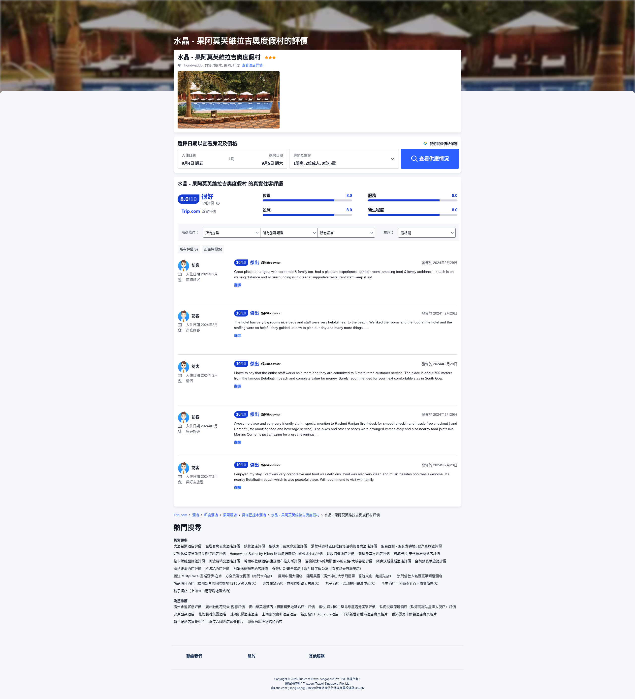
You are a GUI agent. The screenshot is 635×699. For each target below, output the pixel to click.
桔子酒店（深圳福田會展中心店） (351, 583)
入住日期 (189, 155)
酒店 (195, 515)
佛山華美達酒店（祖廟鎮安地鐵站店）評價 (282, 607)
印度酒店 (211, 515)
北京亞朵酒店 (184, 614)
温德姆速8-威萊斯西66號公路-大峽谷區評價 (338, 561)
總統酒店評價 (254, 546)
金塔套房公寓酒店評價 (222, 546)
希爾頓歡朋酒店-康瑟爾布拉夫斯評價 (272, 561)
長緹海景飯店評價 (340, 554)
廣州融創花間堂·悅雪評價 (225, 607)
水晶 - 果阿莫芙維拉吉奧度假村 (295, 515)
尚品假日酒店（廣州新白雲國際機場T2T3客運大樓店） (216, 583)
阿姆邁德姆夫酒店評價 (250, 569)
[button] (530, 8)
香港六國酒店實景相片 (226, 622)
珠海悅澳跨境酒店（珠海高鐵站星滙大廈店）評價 (418, 607)
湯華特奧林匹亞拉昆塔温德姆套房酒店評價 (344, 546)
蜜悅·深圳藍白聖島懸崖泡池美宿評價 (347, 607)
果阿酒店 (230, 515)
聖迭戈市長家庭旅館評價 (288, 546)
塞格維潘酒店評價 (187, 569)
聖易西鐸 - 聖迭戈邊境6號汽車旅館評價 (411, 546)
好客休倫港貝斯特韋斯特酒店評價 (200, 554)
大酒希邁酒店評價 (187, 546)
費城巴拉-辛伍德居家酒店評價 (417, 554)
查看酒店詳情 (252, 65)
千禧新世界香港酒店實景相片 (365, 614)
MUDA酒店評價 (217, 569)
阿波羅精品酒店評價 (224, 561)
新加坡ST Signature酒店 (320, 614)
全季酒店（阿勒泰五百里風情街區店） (411, 583)
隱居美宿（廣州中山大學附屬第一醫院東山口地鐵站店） (349, 576)
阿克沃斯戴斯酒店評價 (393, 561)
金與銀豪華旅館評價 (430, 561)
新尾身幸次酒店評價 (374, 554)
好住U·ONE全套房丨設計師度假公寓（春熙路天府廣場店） (317, 569)
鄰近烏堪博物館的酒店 (265, 622)
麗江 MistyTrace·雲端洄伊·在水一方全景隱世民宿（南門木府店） (224, 576)
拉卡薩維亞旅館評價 (189, 561)
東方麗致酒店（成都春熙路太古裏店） (291, 583)
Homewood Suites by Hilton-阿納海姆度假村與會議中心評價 (276, 554)
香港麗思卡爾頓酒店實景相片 (414, 614)
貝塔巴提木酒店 (254, 515)
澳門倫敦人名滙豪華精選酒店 (419, 576)
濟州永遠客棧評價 (187, 607)
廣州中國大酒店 (290, 576)
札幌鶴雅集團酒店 (212, 614)
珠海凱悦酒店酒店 (244, 614)
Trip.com (180, 515)
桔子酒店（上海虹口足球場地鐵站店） (203, 591)
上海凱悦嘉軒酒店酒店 (279, 614)
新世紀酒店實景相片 (189, 622)
